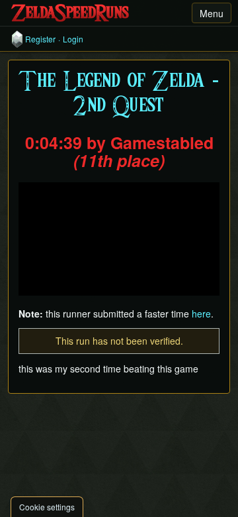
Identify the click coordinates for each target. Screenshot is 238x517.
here (201, 313)
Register (40, 39)
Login (73, 39)
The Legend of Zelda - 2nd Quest (119, 94)
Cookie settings (47, 506)
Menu (211, 13)
